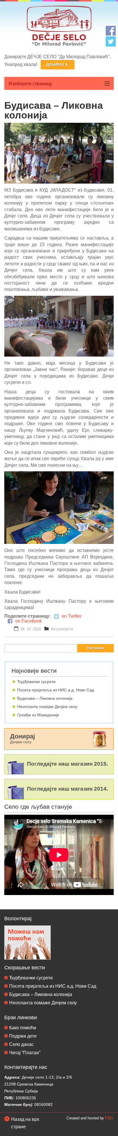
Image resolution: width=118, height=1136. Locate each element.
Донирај (22, 738)
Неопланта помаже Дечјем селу (47, 706)
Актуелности (62, 629)
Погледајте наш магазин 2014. (67, 789)
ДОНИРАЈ (55, 65)
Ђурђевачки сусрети (36, 681)
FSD (109, 1118)
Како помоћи (22, 1027)
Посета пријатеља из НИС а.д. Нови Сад (55, 690)
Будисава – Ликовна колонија (44, 698)
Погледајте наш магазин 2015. (67, 764)
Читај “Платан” (24, 1052)
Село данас (21, 1044)
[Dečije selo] (59, 27)
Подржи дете (23, 1036)
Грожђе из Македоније (38, 715)
